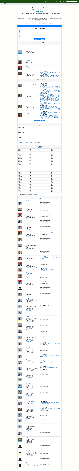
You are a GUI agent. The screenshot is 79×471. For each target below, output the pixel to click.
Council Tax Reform (46, 69)
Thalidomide (51, 343)
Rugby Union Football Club (54, 379)
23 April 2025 (28, 30)
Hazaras (45, 343)
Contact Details (40, 23)
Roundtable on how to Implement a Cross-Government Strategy (46, 36)
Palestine (41, 233)
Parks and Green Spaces (52, 116)
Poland (48, 343)
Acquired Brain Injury (43, 257)
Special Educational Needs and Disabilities (46, 70)
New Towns (52, 208)
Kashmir (49, 232)
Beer (48, 49)
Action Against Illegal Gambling (44, 298)
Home (1, 3)
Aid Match (41, 72)
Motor (41, 368)
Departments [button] (46, 1)
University (49, 76)
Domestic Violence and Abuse (50, 91)
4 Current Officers (28, 23)
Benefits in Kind (45, 23)
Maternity (46, 76)
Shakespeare (52, 299)
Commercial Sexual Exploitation (46, 378)
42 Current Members (34, 23)
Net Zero (48, 97)
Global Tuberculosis (48, 103)
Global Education (42, 356)
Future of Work (46, 367)
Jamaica (44, 215)
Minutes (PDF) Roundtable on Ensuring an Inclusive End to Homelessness (47, 30)
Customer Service (55, 106)
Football (41, 215)
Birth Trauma (42, 343)
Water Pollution (57, 99)
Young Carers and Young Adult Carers (52, 100)
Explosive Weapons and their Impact (49, 108)
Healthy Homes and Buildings (51, 96)
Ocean (56, 97)
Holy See (56, 257)
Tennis (44, 57)
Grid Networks (57, 69)
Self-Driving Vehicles (43, 73)
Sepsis (54, 56)
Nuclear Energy (52, 97)
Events (44, 103)
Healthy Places (45, 232)
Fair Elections (44, 96)
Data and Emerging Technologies (44, 311)
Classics (41, 69)
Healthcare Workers (51, 53)
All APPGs (4, 3)
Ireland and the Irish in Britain (53, 115)
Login (66, 1)
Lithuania (52, 103)
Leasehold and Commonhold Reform (54, 367)
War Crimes (57, 57)
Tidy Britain (51, 117)
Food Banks (57, 298)
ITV (51, 378)
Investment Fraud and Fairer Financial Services (50, 55)
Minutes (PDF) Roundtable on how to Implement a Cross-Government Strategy (48, 34)
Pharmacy (48, 56)
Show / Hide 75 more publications (39, 39)
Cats (58, 50)
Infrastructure (42, 97)
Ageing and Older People (51, 361)
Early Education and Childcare (53, 95)
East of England (57, 91)
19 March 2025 (28, 34)
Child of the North (52, 86)
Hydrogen (45, 54)
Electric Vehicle (50, 402)
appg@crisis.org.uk (22, 135)
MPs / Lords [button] (56, 1)
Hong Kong (47, 72)
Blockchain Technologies (53, 49)
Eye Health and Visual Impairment (55, 214)
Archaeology (57, 361)
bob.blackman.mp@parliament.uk (24, 130)
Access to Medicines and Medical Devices (46, 112)
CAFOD (47, 257)
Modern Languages (47, 379)
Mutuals (45, 56)
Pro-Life (51, 56)
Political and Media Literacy (52, 98)
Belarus (46, 106)
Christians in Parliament (43, 214)
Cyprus (46, 51)
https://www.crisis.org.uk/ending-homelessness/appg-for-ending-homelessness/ (29, 142)
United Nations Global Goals (46, 87)
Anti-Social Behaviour (52, 298)
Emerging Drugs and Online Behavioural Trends (46, 269)
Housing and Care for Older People (45, 208)
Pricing (61, 1)
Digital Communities (50, 51)
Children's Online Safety (45, 95)
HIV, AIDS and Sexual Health (44, 115)
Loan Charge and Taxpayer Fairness (55, 72)
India (48, 54)
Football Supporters (52, 69)
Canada (45, 72)
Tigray (54, 343)
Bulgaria (41, 103)
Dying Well (55, 362)
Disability (48, 214)
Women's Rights (57, 343)
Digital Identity (56, 51)
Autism (46, 49)
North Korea (42, 67)
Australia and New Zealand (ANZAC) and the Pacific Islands (48, 75)
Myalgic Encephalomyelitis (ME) (55, 232)
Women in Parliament (55, 76)
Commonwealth (42, 51)
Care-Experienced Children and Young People (50, 50)
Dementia (41, 232)
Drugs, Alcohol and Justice (49, 362)
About (63, 1)
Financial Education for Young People (49, 52)
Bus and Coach (42, 355)
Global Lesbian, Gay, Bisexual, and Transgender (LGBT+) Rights (49, 408)
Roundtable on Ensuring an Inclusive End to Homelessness (45, 32)
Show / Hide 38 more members (39, 120)
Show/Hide (39, 43)
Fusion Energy (46, 53)
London (47, 116)
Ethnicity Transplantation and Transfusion (53, 355)
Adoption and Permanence (44, 94)
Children (55, 90)
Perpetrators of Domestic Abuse (44, 92)
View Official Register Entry (39, 20)
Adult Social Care (50, 94)
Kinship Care (42, 84)
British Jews (42, 50)
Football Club (42, 367)
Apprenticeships (42, 49)
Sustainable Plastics (50, 99)
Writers (41, 88)
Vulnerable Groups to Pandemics (50, 57)
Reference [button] (51, 1)
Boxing (58, 49)
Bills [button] (42, 1)
